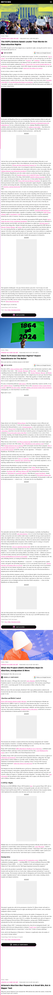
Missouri (3, 227)
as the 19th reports (39, 846)
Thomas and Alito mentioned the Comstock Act (24, 165)
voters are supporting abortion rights (21, 546)
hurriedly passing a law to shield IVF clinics (28, 175)
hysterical (28, 60)
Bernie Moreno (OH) (23, 471)
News (6, 36)
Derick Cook (12, 429)
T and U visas (32, 927)
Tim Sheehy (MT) (11, 471)
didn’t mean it (22, 383)
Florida (8, 227)
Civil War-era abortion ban (23, 442)
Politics (9, 310)
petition (33, 467)
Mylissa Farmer (21, 423)
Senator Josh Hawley (40, 473)
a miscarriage (4, 431)
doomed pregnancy (27, 427)
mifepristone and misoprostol (8, 757)
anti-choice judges (15, 387)
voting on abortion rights (16, 369)
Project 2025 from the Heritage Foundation (29, 181)
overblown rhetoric (8, 385)
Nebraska (37, 373)
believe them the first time (12, 301)
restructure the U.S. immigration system (28, 860)
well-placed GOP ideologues (42, 210)
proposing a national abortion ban (11, 187)
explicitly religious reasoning (37, 177)
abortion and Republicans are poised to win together (14, 556)
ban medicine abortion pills (44, 475)
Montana (12, 227)
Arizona (20, 227)
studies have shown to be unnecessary (23, 763)
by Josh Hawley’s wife (14, 214)
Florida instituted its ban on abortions (13, 445)
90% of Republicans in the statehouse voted (33, 444)
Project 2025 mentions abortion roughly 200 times (13, 701)
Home (2, 36)
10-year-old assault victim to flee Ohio (16, 433)
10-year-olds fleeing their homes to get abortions (21, 82)
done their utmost (43, 223)
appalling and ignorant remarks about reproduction (39, 387)
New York (33, 371)
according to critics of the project (29, 709)
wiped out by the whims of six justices (32, 68)
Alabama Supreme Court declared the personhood (13, 171)
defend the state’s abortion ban (22, 460)
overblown (36, 60)
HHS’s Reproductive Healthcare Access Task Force (29, 748)
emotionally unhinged (21, 473)
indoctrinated (10, 473)
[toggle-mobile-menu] (51, 2)
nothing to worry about (34, 127)
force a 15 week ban (23, 458)
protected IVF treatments (7, 449)
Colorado (20, 371)
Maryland (25, 371)
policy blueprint (31, 681)
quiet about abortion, (22, 534)
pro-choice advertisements (33, 469)
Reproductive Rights (15, 310)
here (31, 786)
